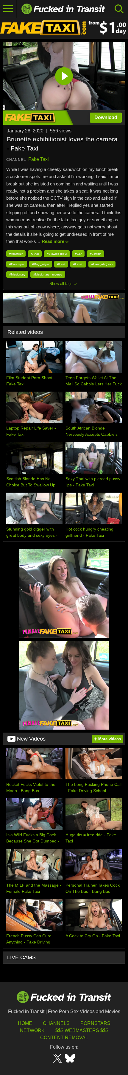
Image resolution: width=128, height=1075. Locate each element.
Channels (56, 1023)
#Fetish (78, 264)
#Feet (61, 264)
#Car (78, 253)
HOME (25, 1023)
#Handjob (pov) (102, 264)
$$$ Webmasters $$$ (81, 1030)
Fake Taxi (38, 159)
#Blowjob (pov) (57, 253)
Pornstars (95, 1023)
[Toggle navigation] (8, 9)
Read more (53, 241)
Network (32, 1030)
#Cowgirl (95, 253)
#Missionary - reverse (47, 274)
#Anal (35, 253)
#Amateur (16, 253)
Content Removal (64, 1037)
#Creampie (16, 264)
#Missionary (17, 274)
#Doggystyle (40, 264)
